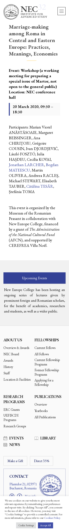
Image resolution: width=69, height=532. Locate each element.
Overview (40, 404)
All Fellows (41, 354)
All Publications (45, 417)
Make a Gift (15, 461)
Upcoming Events (34, 278)
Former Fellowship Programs (46, 372)
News (14, 444)
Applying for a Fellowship (43, 382)
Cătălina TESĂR (39, 186)
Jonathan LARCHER (26, 164)
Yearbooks (41, 411)
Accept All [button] (45, 525)
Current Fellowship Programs (47, 362)
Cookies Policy (52, 518)
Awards (8, 360)
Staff (6, 373)
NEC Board (11, 354)
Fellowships (46, 339)
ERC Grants (11, 409)
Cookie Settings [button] (26, 525)
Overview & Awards (16, 348)
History (8, 367)
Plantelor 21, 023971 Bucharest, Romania (23, 486)
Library (48, 438)
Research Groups (14, 426)
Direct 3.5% (41, 461)
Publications (47, 396)
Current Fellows (45, 348)
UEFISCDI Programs (10, 417)
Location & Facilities (17, 379)
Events (16, 438)
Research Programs (14, 399)
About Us (12, 339)
